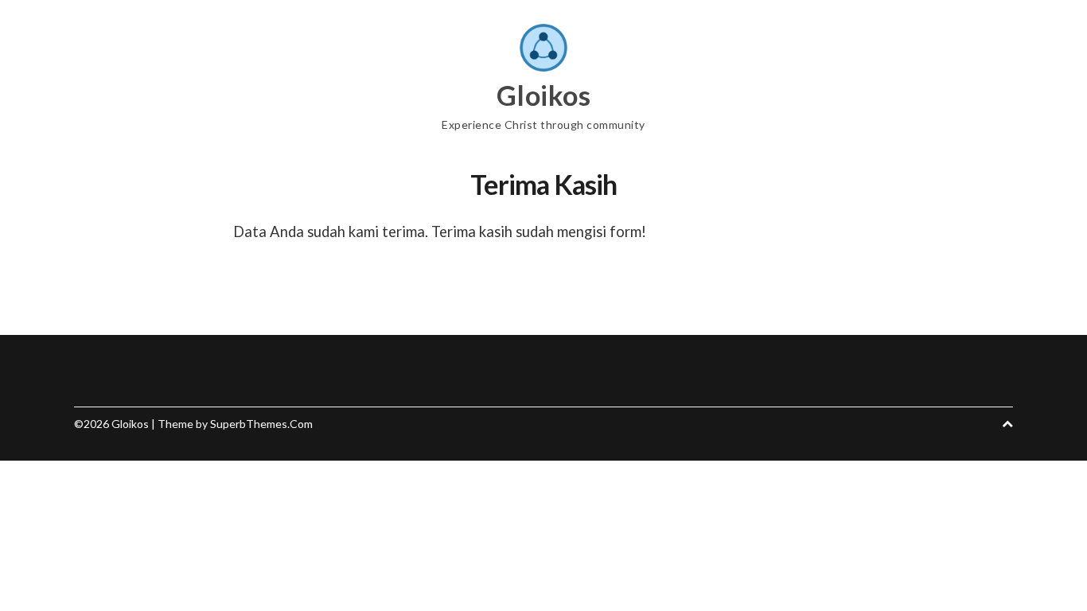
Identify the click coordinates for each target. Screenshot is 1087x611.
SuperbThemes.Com (261, 423)
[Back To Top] (1007, 423)
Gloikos (544, 95)
